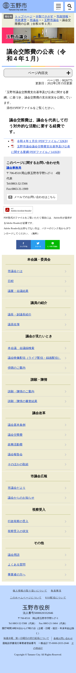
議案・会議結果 (18, 291)
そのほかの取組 (18, 464)
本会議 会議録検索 (21, 348)
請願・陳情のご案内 (21, 391)
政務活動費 (15, 444)
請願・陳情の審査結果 (22, 401)
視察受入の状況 (18, 531)
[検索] (69, 6)
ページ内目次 (38, 73)
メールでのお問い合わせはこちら (35, 197)
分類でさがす (44, 16)
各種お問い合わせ (63, 638)
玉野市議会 (51, 20)
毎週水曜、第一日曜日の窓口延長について (26, 638)
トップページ (23, 16)
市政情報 (62, 16)
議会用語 (14, 554)
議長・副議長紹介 (19, 314)
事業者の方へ (16, 574)
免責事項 (56, 590)
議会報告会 (15, 454)
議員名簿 (14, 324)
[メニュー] (58, 6)
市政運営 (21, 20)
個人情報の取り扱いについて (30, 590)
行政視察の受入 (18, 521)
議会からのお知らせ (21, 497)
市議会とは (15, 271)
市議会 (34, 20)
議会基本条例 (16, 424)
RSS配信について (55, 597)
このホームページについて (26, 597)
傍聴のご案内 (16, 367)
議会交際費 (15, 434)
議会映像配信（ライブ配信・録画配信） (34, 357)
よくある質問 (16, 564)
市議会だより (16, 487)
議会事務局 (13, 167)
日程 (11, 281)
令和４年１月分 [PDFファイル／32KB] (42, 141)
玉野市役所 (15, 6)
